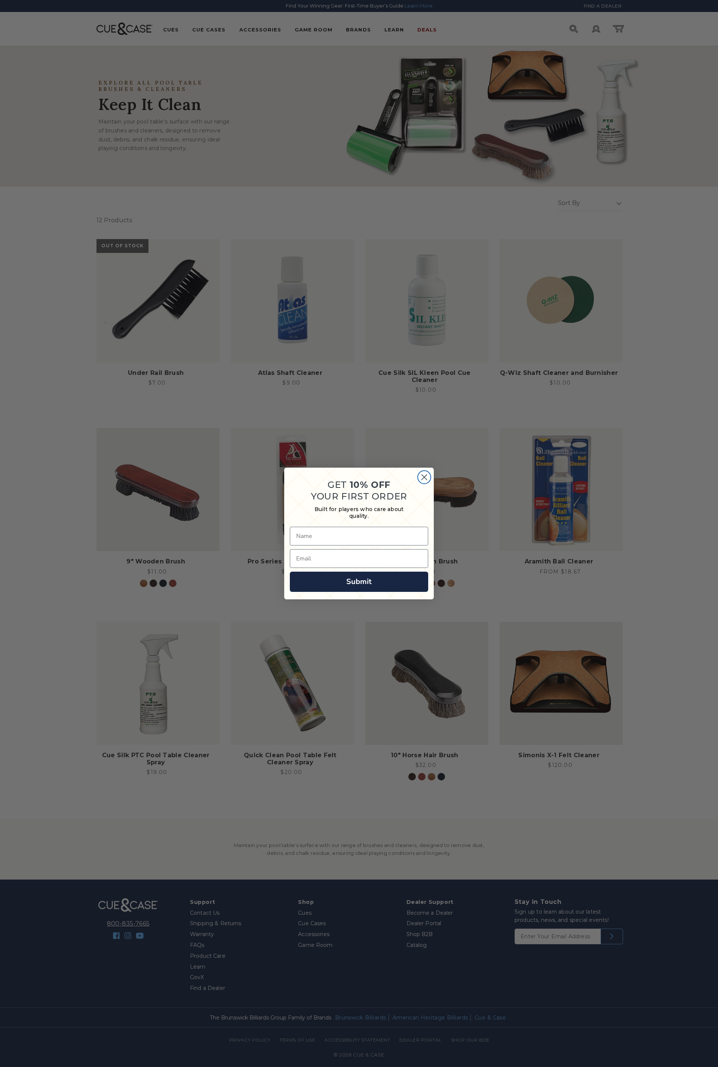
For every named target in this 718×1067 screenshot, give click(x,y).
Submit (359, 582)
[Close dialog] (424, 477)
